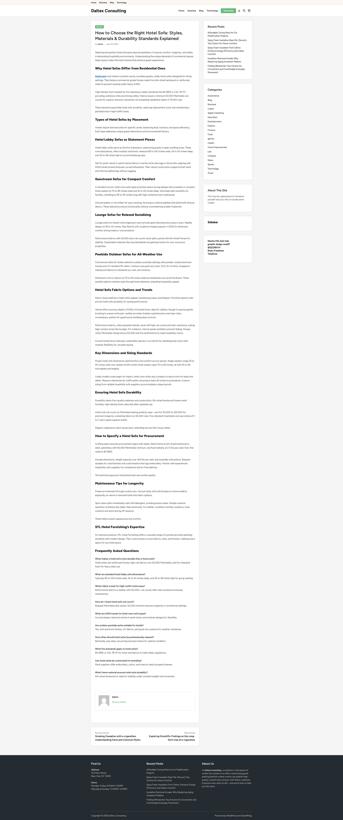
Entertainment (214, 121)
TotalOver (212, 254)
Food (210, 134)
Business (103, 2)
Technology (122, 2)
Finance (211, 130)
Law (210, 151)
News (210, 160)
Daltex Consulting (108, 10)
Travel (210, 173)
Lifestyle (212, 156)
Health (211, 143)
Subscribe (228, 10)
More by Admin (119, 702)
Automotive (213, 96)
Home (93, 2)
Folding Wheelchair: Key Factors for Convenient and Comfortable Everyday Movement (226, 69)
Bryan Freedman (216, 250)
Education (212, 117)
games (211, 138)
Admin (100, 44)
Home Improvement (217, 147)
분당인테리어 (214, 247)
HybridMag (246, 815)
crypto (211, 108)
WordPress (231, 815)
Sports (211, 164)
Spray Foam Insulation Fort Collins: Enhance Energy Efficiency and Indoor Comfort (226, 50)
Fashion (211, 126)
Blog (112, 2)
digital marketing (216, 113)
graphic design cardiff (219, 244)
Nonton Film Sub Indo (218, 241)
